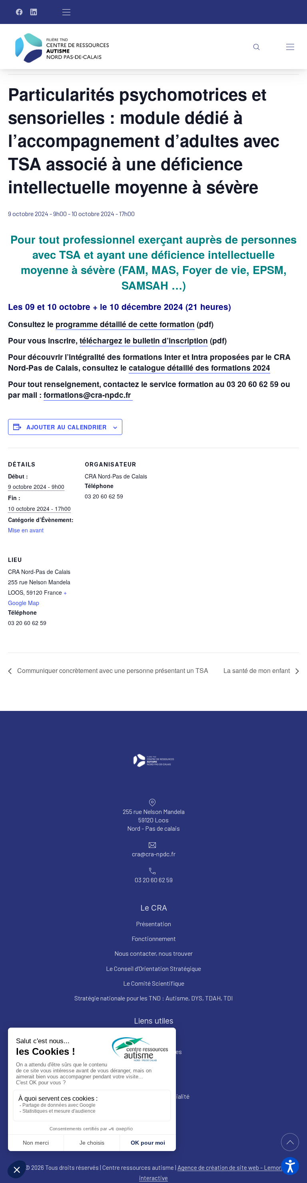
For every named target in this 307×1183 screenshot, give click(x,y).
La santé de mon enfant (257, 670)
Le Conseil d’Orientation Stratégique (153, 968)
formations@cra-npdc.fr (88, 394)
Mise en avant (26, 530)
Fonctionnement (154, 939)
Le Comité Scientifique (153, 983)
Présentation (153, 923)
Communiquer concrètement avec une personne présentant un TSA (112, 670)
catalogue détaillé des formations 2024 (199, 367)
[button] (290, 1166)
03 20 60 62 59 (154, 880)
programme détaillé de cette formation (125, 323)
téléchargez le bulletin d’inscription (144, 340)
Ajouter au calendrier (66, 427)
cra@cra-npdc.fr (153, 854)
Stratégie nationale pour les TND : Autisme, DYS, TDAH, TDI (153, 998)
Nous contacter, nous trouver (153, 953)
